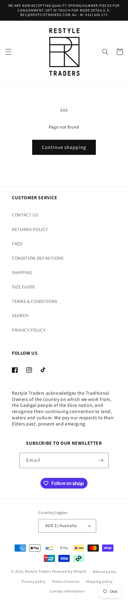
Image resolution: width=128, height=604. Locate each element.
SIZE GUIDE (23, 287)
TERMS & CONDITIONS (34, 301)
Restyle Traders (38, 571)
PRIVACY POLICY (28, 330)
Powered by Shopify (69, 571)
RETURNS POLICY (30, 229)
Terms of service (65, 581)
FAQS (17, 243)
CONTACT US (25, 215)
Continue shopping (64, 147)
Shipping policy (99, 581)
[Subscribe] (101, 460)
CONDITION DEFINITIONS (38, 258)
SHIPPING (22, 272)
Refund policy (105, 571)
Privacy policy (34, 581)
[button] (8, 52)
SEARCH (20, 315)
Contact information (67, 591)
